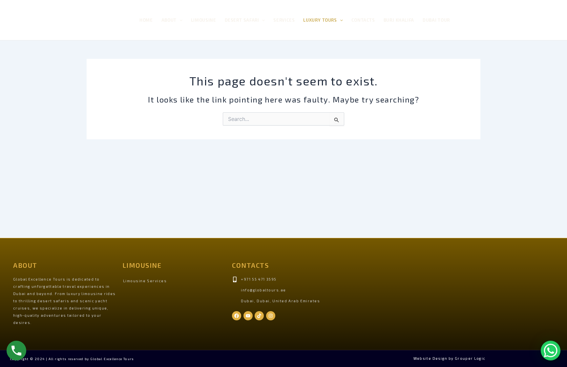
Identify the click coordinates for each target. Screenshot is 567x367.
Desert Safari (242, 20)
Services (284, 20)
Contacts (363, 20)
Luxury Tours (320, 20)
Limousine (203, 20)
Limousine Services (145, 281)
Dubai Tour (436, 20)
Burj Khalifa (399, 20)
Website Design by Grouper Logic (449, 358)
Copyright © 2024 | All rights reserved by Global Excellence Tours (72, 359)
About (169, 20)
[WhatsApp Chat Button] (550, 350)
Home (146, 20)
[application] (179, 20)
